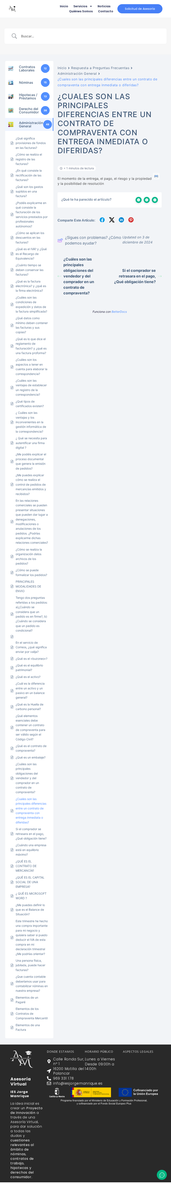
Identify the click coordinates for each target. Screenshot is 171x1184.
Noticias (104, 6)
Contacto (105, 11)
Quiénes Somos (81, 11)
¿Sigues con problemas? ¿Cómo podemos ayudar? (93, 240)
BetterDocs (119, 311)
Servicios (80, 6)
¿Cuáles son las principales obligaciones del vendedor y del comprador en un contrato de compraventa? (78, 276)
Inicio (64, 6)
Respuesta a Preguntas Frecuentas (100, 68)
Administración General (77, 73)
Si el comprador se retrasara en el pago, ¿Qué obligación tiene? (135, 276)
